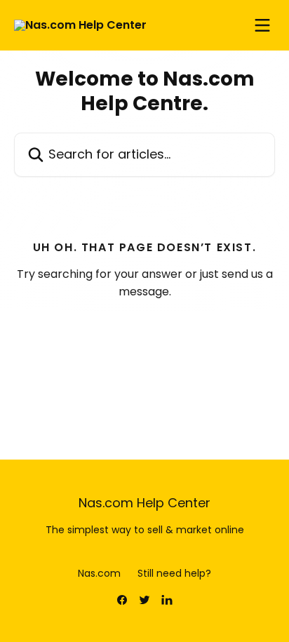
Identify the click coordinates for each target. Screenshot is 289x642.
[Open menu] (262, 25)
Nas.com (99, 573)
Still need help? (174, 573)
